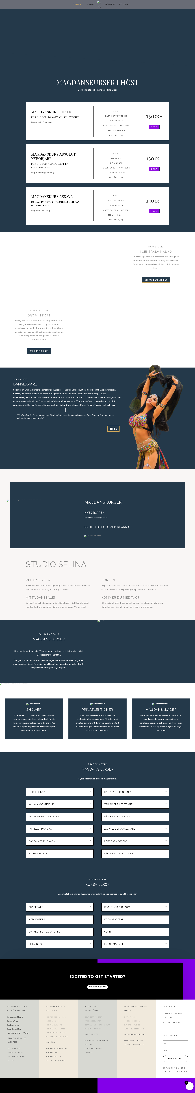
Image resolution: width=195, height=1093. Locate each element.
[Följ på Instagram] (173, 1027)
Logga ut (89, 1053)
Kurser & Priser (13, 1021)
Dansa (77, 5)
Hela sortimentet (93, 1017)
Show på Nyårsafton (56, 1029)
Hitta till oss (131, 1017)
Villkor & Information (57, 1037)
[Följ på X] (168, 1027)
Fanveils (98, 1029)
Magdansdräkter (93, 1021)
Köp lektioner (14, 1048)
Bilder (127, 1045)
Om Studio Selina (132, 1021)
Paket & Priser (53, 1021)
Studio (123, 5)
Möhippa (110, 5)
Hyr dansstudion (132, 1025)
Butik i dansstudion (134, 1029)
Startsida (167, 1013)
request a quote (97, 987)
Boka (154, 127)
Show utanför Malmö (56, 1033)
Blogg (140, 1041)
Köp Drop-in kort (13, 1025)
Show (90, 5)
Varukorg (89, 1041)
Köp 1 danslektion (14, 1029)
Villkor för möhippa (56, 1060)
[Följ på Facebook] (164, 1027)
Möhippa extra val (55, 1056)
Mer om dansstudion (156, 279)
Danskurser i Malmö (15, 1017)
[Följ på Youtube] (178, 1027)
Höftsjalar (90, 1025)
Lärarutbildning (15, 1052)
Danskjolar (104, 1025)
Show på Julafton (54, 1025)
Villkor (26, 1033)
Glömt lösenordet (94, 1049)
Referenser (138, 1045)
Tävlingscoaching (15, 1056)
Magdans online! (14, 1033)
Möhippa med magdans (56, 1049)
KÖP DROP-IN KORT (39, 351)
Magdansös (129, 1041)
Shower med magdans (56, 1017)
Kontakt (179, 1013)
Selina (113, 428)
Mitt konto (102, 1041)
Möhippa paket (53, 1053)
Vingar (88, 1029)
